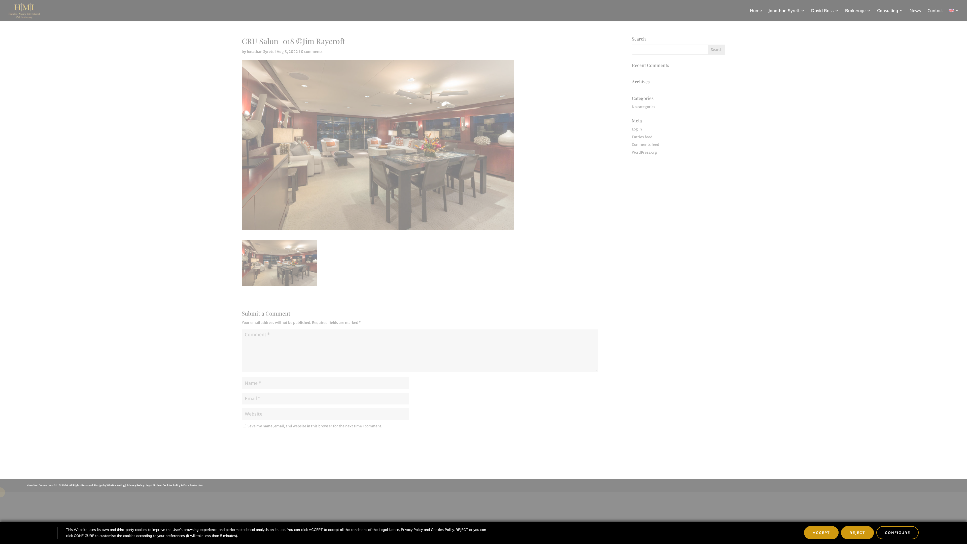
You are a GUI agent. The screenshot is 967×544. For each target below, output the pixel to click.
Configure (897, 532)
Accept (821, 532)
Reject (857, 532)
